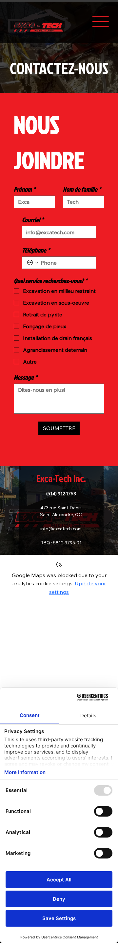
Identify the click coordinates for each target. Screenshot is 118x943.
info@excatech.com (61, 528)
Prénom (24, 189)
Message (25, 377)
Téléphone (36, 250)
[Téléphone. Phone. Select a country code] (32, 263)
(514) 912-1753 (61, 493)
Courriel (33, 219)
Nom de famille (82, 189)
